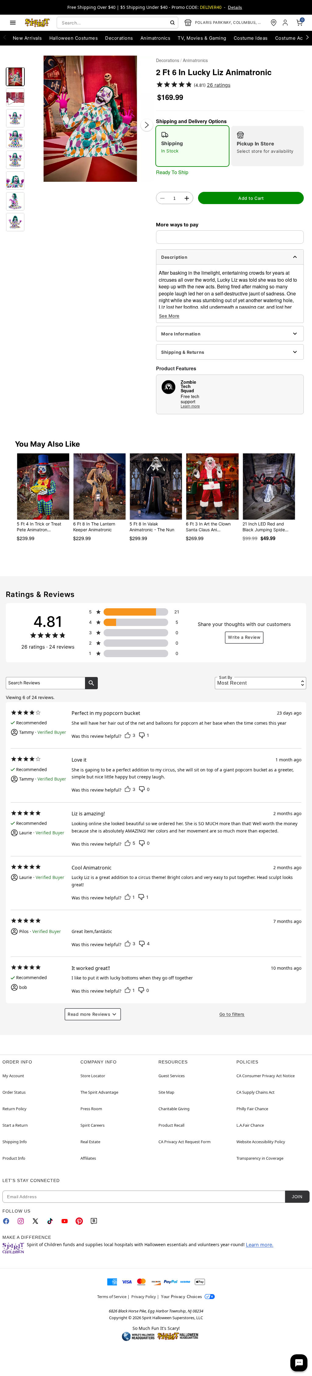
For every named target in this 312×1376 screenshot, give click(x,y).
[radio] (192, 146)
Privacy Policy (143, 1296)
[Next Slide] (147, 125)
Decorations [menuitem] (119, 38)
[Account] (285, 22)
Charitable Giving (174, 1108)
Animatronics (195, 60)
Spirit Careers (92, 1125)
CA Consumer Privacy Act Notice (265, 1075)
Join (297, 1196)
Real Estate (90, 1141)
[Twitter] (35, 1221)
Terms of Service (111, 1296)
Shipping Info (14, 1141)
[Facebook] (6, 1221)
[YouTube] (64, 1221)
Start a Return (15, 1125)
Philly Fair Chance (252, 1108)
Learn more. (259, 1245)
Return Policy (14, 1108)
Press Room (91, 1108)
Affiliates (88, 1158)
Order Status (14, 1092)
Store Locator (92, 1075)
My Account (13, 1075)
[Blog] (94, 1221)
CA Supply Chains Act (255, 1092)
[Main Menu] (12, 22)
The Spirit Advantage (99, 1092)
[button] (90, 118)
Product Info (13, 1158)
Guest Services (171, 1075)
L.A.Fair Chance (250, 1125)
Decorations (167, 60)
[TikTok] (50, 1221)
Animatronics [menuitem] (155, 38)
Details (235, 7)
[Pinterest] (79, 1221)
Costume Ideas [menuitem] (251, 38)
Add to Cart (251, 198)
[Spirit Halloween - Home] (37, 22)
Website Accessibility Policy (260, 1141)
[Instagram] (20, 1221)
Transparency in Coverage (259, 1158)
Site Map (166, 1092)
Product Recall (171, 1125)
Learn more (190, 405)
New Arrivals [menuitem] (27, 38)
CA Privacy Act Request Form (184, 1141)
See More (169, 315)
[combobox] (117, 22)
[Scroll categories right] (307, 37)
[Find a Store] (273, 22)
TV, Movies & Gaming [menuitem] (202, 38)
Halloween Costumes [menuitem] (73, 38)
